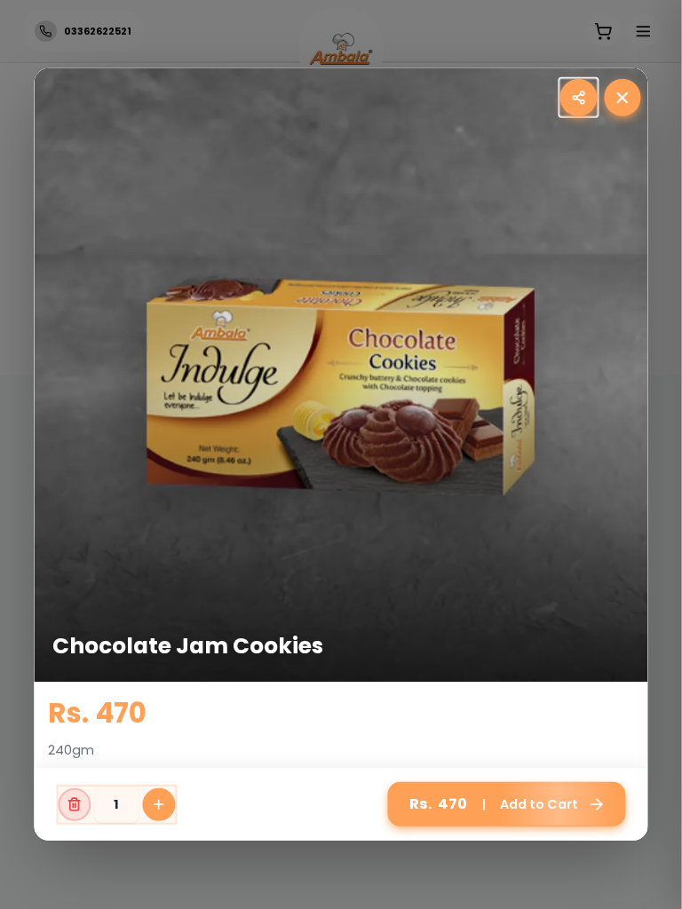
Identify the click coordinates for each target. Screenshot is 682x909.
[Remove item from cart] (74, 803)
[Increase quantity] (158, 803)
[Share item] (578, 97)
